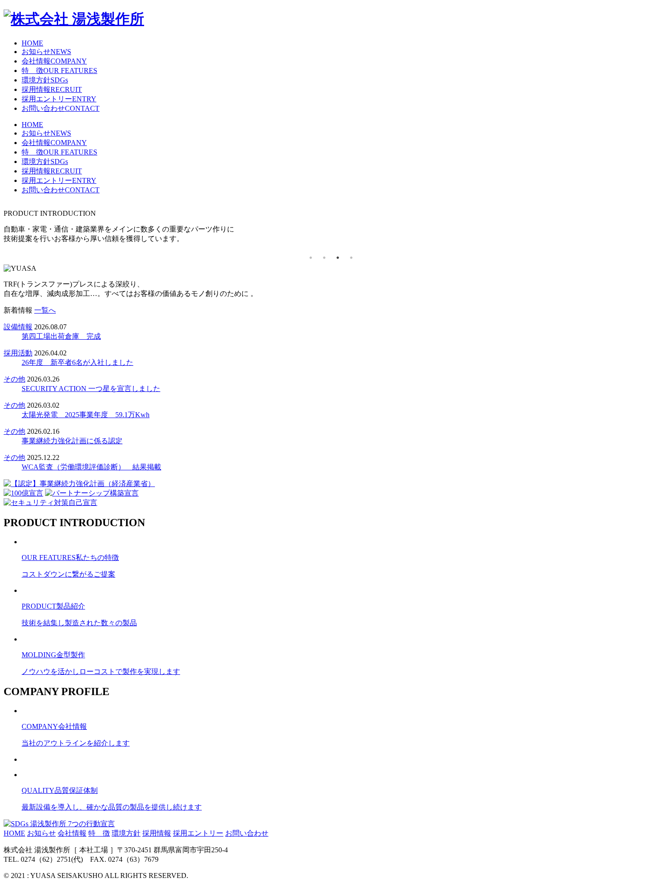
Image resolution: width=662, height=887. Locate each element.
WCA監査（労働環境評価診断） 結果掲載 (91, 467)
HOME (32, 43)
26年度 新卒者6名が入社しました (77, 362)
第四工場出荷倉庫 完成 (61, 336)
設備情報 (18, 327)
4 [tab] (351, 257)
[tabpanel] (331, 226)
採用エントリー (59, 99)
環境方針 (45, 80)
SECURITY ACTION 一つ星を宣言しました (91, 388)
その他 (14, 379)
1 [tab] (310, 257)
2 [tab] (324, 257)
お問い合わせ (61, 108)
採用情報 (52, 89)
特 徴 (59, 70)
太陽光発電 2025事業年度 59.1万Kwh (86, 414)
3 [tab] (337, 257)
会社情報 (54, 61)
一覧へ (45, 310)
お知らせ (46, 51)
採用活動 (18, 353)
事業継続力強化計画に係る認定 (72, 441)
